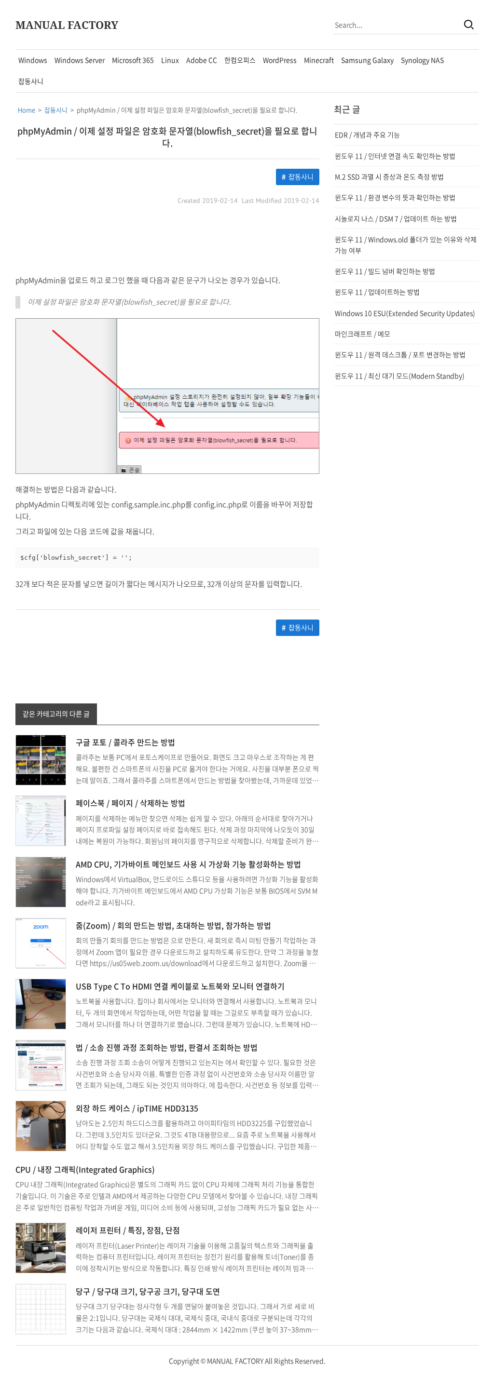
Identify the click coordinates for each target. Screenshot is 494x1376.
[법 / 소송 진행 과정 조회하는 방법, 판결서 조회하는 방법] (40, 1064)
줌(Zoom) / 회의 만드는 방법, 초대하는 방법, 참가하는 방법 (173, 925)
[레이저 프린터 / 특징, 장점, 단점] (40, 1247)
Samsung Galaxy (367, 60)
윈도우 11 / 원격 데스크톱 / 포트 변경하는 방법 (400, 354)
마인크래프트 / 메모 (362, 333)
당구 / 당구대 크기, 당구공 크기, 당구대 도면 (148, 1291)
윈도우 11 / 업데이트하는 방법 (377, 292)
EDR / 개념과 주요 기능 (367, 134)
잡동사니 (30, 81)
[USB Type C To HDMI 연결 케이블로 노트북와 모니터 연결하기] (40, 1003)
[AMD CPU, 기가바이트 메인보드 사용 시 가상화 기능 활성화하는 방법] (40, 881)
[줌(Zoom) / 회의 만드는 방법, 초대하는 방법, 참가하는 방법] (40, 942)
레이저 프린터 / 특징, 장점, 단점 (128, 1230)
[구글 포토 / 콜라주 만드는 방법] (40, 759)
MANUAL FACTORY (66, 24)
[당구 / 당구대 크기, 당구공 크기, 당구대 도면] (40, 1308)
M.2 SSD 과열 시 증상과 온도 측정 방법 (389, 176)
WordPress (280, 60)
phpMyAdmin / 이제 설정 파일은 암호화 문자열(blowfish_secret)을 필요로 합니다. (167, 136)
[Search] (469, 24)
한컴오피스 (240, 60)
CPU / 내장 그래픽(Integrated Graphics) (85, 1169)
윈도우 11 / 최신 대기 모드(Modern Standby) (400, 375)
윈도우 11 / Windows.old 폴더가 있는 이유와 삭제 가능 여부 (406, 244)
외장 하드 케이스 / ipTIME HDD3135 (137, 1108)
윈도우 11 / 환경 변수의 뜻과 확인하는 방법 (395, 197)
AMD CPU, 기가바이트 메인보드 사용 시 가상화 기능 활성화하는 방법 (188, 864)
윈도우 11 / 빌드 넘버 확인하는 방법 (385, 271)
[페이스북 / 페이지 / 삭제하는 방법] (40, 820)
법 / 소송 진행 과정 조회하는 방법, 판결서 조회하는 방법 (167, 1047)
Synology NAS (422, 60)
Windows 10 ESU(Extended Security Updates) (405, 313)
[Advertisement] (167, 240)
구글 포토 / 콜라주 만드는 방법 (125, 742)
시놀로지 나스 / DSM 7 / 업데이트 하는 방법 (396, 218)
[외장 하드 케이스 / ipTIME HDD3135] (40, 1125)
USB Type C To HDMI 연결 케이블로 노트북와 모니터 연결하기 (180, 986)
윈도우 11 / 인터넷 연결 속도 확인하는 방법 (395, 156)
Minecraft (319, 60)
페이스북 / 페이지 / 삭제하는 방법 (130, 803)
